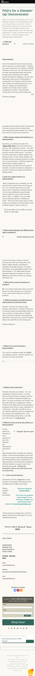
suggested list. (20, 418)
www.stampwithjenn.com (8, 578)
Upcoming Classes (21, 651)
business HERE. (24, 490)
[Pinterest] (18, 590)
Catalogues (21, 5)
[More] (21, 590)
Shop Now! (18, 622)
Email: (4, 610)
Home (6, 5)
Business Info (20, 648)
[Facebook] (15, 590)
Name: (5, 604)
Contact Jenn (8, 648)
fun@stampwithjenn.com (22, 504)
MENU (6, 2)
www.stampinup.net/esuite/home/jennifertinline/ (14, 571)
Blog (12, 5)
